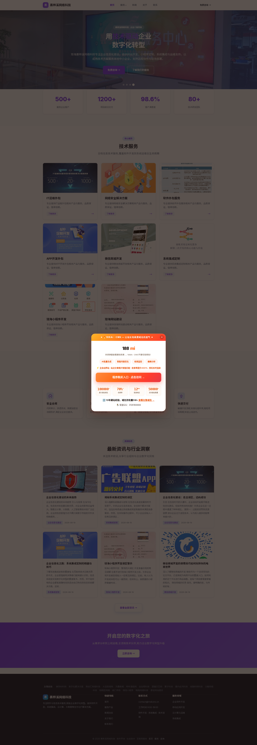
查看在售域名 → (146, 400)
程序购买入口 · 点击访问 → (128, 377)
